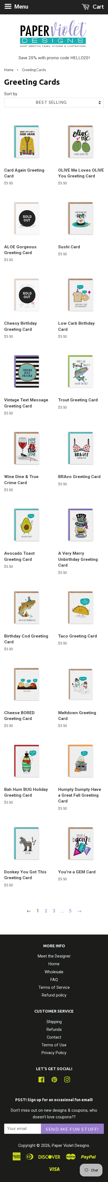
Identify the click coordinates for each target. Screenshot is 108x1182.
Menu (20, 6)
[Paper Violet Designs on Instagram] (67, 1080)
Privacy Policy (54, 1053)
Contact (54, 1037)
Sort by (10, 93)
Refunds (54, 1029)
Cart (98, 6)
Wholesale (54, 972)
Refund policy (54, 995)
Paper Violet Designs (70, 1145)
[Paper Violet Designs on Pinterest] (54, 1080)
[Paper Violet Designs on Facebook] (41, 1080)
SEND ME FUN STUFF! (72, 1129)
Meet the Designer (54, 956)
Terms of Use (54, 1045)
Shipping (54, 1022)
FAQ (54, 979)
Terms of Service (54, 987)
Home (9, 70)
